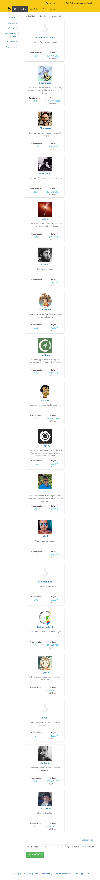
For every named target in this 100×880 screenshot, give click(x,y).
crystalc (45, 672)
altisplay (45, 445)
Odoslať (90, 847)
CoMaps (45, 354)
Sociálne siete (12, 47)
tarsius (45, 400)
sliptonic (45, 763)
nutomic (45, 264)
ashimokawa (45, 581)
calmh (45, 536)
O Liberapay (16, 874)
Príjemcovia (12, 23)
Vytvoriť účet (35, 854)
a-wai (45, 717)
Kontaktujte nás (31, 874)
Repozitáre (12, 41)
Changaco (45, 128)
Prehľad (12, 17)
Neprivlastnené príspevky (12, 34)
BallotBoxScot (45, 627)
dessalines (45, 173)
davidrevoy (45, 309)
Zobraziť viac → (88, 840)
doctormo (45, 808)
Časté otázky (46, 874)
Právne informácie (63, 874)
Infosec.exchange (45, 37)
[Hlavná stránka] (9, 9)
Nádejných (12, 28)
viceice (45, 490)
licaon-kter (45, 82)
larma (45, 218)
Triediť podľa (32, 847)
